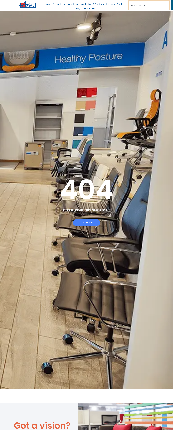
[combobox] (149, 5)
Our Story (73, 4)
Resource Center (115, 4)
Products (57, 4)
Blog (78, 8)
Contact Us (89, 8)
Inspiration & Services (92, 4)
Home (47, 4)
